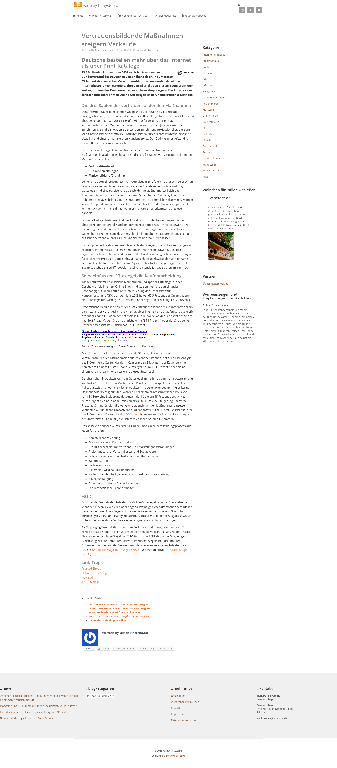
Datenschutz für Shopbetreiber (107, 620)
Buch (206, 67)
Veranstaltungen (212, 158)
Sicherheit (209, 134)
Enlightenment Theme (173, 755)
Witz (205, 176)
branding (89, 648)
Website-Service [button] (101, 15)
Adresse (261, 712)
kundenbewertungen (124, 648)
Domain (207, 73)
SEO (205, 128)
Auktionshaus (211, 61)
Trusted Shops (91, 568)
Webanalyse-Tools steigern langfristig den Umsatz (119, 616)
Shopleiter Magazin (105, 550)
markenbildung (146, 648)
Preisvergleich (211, 121)
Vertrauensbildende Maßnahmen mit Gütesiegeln (118, 604)
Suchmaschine (211, 146)
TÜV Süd (87, 578)
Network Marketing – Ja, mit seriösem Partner (26, 718)
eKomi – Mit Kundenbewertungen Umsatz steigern (119, 608)
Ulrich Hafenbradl (104, 49)
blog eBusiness (167, 15)
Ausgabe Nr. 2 (130, 550)
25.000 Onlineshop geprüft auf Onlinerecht (114, 612)
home (79, 15)
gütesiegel (103, 648)
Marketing (153, 49)
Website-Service (212, 170)
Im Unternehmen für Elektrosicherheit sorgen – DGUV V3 (33, 712)
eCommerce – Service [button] (134, 15)
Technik (207, 152)
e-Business (209, 85)
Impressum (177, 714)
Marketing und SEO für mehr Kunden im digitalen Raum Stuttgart (38, 706)
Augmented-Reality (214, 54)
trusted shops (166, 648)
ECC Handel (133, 414)
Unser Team (178, 695)
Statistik (207, 140)
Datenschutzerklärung (184, 720)
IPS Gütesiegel (91, 582)
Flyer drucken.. (225, 341)
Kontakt (175, 708)
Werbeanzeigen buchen (185, 702)
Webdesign (209, 164)
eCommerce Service (214, 97)
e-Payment (209, 91)
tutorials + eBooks (195, 15)
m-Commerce (211, 103)
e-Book (207, 79)
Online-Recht (210, 115)
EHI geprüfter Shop (94, 573)
